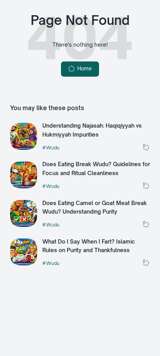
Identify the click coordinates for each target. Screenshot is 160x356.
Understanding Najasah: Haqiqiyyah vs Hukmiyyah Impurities (92, 130)
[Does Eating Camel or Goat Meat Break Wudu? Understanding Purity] (23, 225)
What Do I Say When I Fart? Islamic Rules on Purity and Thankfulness (88, 246)
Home (84, 68)
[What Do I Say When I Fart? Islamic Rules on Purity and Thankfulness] (23, 263)
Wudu (52, 148)
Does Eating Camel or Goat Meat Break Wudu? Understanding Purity (94, 207)
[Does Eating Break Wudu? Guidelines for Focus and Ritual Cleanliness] (23, 186)
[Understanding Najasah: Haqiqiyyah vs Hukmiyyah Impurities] (23, 148)
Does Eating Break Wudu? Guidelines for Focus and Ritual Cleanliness (96, 168)
